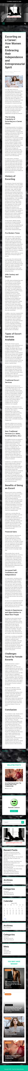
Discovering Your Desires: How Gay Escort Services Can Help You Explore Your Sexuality (13, 858)
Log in (5, 948)
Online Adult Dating (8, 894)
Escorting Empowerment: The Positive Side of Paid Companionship (13, 784)
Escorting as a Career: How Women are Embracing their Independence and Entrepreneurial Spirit (13, 863)
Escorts (7, 72)
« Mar (5, 918)
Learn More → (14, 811)
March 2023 (6, 882)
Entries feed (6, 950)
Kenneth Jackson (9, 71)
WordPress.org (7, 953)
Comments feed (7, 951)
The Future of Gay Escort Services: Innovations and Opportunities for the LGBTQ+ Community (12, 854)
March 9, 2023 (17, 71)
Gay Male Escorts (8, 892)
